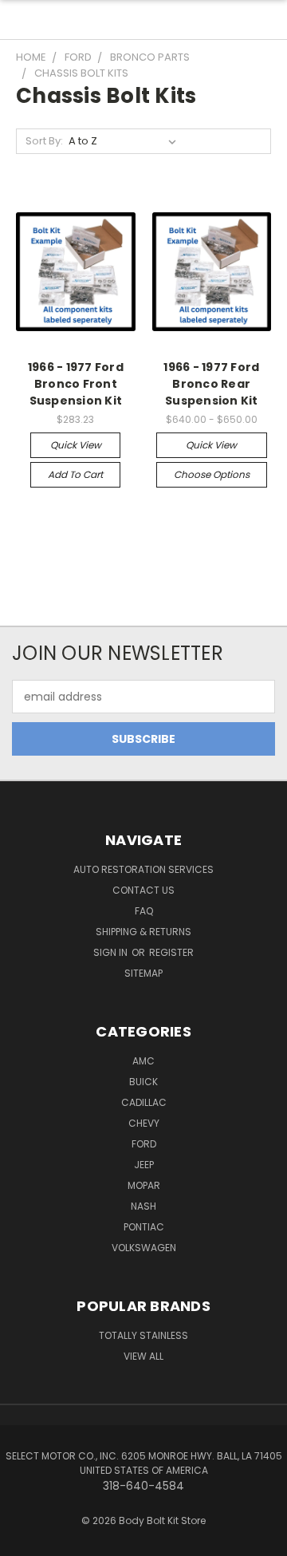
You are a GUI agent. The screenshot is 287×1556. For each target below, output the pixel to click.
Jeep (144, 1164)
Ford (144, 1144)
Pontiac (144, 1227)
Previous (24, 1540)
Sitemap (143, 973)
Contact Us (143, 890)
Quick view (75, 445)
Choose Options (212, 474)
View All (143, 1356)
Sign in (111, 952)
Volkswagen (144, 1247)
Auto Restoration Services (143, 869)
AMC (143, 1061)
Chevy (143, 1123)
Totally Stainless (143, 1335)
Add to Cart (75, 474)
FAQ (144, 911)
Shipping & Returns (143, 931)
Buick (143, 1081)
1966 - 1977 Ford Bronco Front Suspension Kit (76, 384)
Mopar (144, 1185)
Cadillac (144, 1102)
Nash (143, 1206)
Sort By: (44, 140)
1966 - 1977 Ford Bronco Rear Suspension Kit (211, 384)
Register (171, 952)
